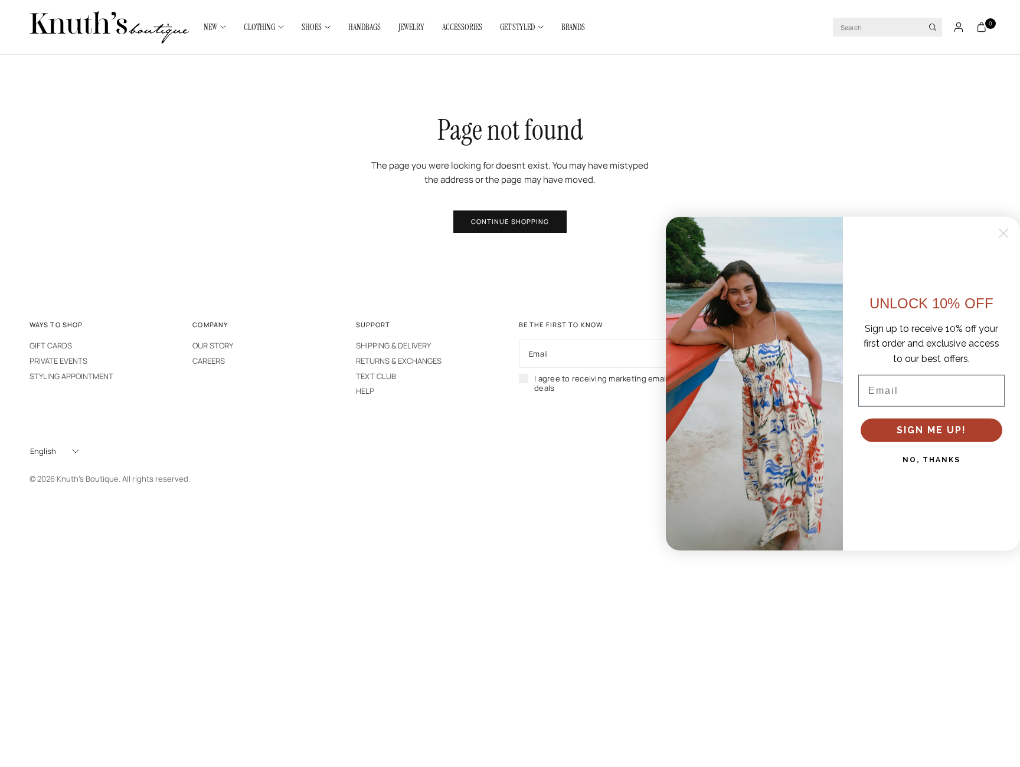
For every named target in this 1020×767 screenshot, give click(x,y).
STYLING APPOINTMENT (71, 376)
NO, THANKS (931, 460)
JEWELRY (411, 27)
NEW (210, 27)
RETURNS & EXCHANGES (399, 360)
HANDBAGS (364, 27)
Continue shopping (510, 221)
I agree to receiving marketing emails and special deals (625, 383)
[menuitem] (219, 27)
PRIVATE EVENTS (58, 360)
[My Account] (958, 27)
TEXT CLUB (376, 376)
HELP (365, 391)
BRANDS (573, 27)
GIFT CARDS (51, 345)
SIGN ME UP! (931, 430)
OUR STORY (212, 345)
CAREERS (208, 360)
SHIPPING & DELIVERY (393, 345)
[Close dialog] (1003, 232)
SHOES (312, 27)
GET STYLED (517, 27)
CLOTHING (259, 27)
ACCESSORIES (462, 27)
